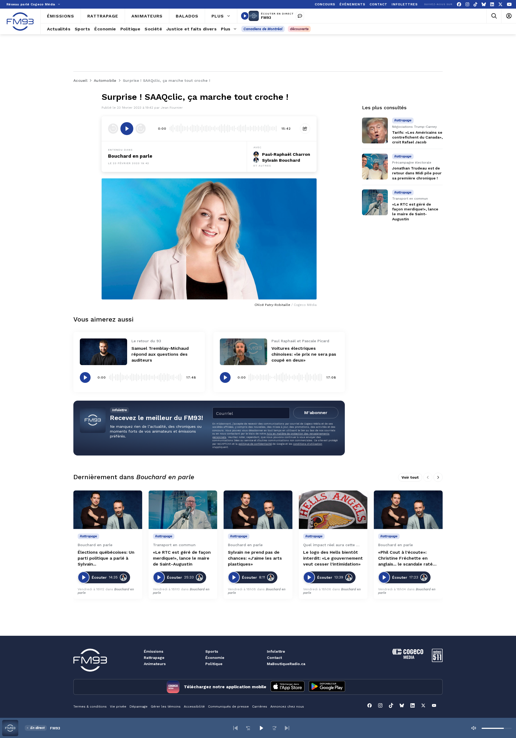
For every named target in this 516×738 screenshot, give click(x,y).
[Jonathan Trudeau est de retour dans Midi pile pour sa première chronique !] (375, 166)
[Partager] (305, 128)
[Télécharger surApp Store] (287, 687)
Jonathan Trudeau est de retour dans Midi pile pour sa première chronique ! (417, 173)
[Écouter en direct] (245, 16)
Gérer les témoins (166, 706)
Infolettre (276, 651)
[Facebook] (459, 4)
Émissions (153, 651)
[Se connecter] (508, 16)
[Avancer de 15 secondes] (140, 128)
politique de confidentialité (255, 443)
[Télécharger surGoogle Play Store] (327, 687)
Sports (211, 651)
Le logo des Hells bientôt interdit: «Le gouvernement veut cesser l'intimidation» (333, 558)
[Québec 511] (437, 660)
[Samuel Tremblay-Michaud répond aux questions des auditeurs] (103, 351)
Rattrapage (154, 657)
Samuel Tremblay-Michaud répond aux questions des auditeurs (160, 354)
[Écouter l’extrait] (126, 128)
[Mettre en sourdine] (473, 728)
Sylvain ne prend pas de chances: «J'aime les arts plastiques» (255, 558)
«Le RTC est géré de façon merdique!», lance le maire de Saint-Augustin (182, 558)
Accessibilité (194, 706)
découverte (299, 29)
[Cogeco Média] (407, 657)
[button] (235, 728)
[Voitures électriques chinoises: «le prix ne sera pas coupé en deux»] (243, 351)
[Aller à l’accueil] (20, 21)
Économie (214, 657)
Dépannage (139, 706)
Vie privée (118, 706)
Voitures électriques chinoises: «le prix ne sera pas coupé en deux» (303, 354)
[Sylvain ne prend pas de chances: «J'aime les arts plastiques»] (258, 509)
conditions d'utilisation (307, 443)
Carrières (259, 706)
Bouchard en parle (130, 156)
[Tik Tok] (475, 4)
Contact (274, 657)
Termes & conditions (90, 706)
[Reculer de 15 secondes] (113, 128)
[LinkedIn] (492, 4)
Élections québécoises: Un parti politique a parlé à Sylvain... (106, 558)
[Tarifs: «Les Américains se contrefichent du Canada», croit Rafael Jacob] (375, 130)
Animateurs (155, 664)
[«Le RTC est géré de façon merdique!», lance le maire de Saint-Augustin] (375, 202)
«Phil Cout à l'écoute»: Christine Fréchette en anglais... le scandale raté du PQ (405, 558)
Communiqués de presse (228, 706)
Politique (214, 664)
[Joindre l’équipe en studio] (300, 16)
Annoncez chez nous (287, 706)
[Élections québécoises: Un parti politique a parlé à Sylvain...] (107, 509)
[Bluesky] (484, 4)
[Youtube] (509, 4)
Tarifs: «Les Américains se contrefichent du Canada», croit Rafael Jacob (417, 137)
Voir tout (410, 477)
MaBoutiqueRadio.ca (286, 664)
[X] (500, 4)
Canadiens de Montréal (262, 29)
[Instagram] (467, 4)
